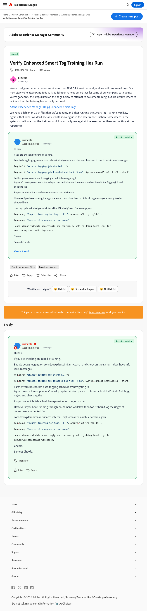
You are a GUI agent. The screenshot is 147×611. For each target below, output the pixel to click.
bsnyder (22, 77)
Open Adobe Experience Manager (116, 34)
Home (5, 14)
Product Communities (20, 14)
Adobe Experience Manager (46, 14)
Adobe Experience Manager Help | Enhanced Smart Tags (43, 107)
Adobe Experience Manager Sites (75, 14)
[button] (127, 16)
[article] (72, 407)
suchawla (27, 139)
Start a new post (97, 312)
